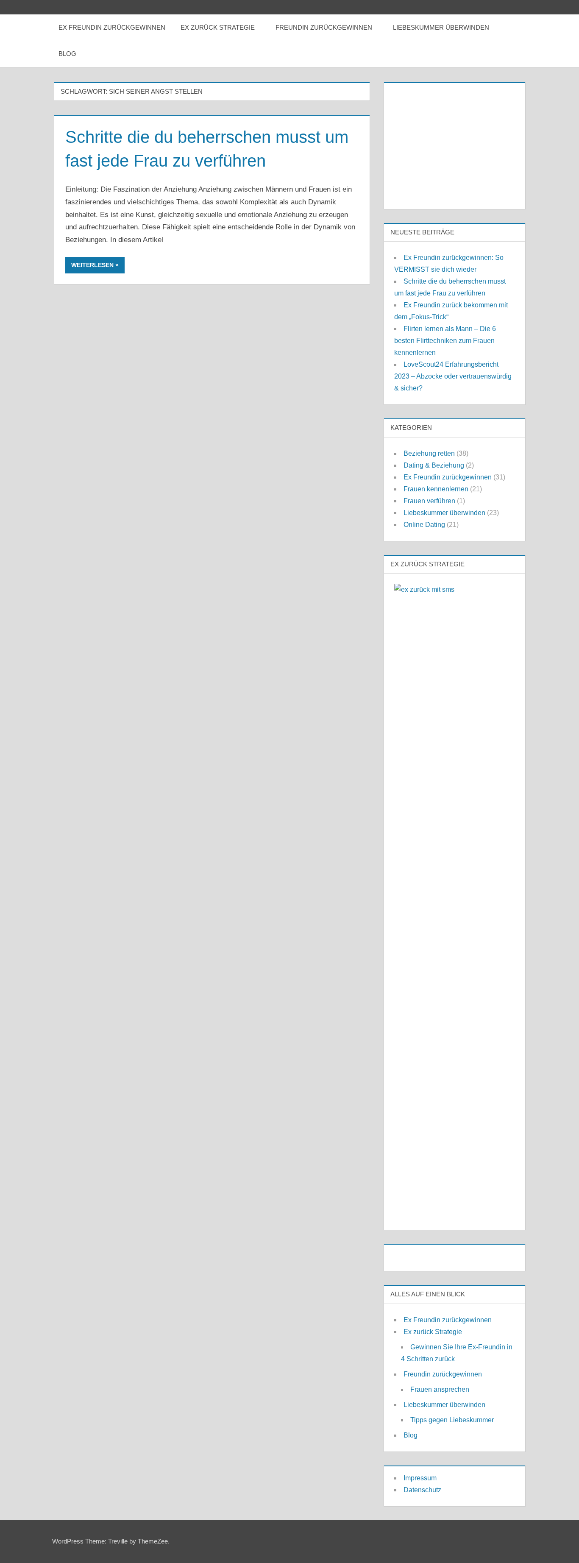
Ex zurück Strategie (218, 27)
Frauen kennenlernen (436, 489)
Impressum (420, 1478)
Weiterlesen (92, 265)
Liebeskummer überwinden (441, 27)
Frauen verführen (429, 500)
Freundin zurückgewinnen (324, 27)
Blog (67, 53)
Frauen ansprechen (439, 1389)
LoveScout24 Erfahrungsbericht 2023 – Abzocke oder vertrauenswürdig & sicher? (453, 376)
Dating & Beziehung (434, 465)
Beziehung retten (429, 453)
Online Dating (424, 524)
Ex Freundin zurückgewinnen (111, 27)
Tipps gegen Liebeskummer (452, 1420)
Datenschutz (422, 1489)
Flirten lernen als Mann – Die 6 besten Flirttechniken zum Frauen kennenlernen (445, 340)
